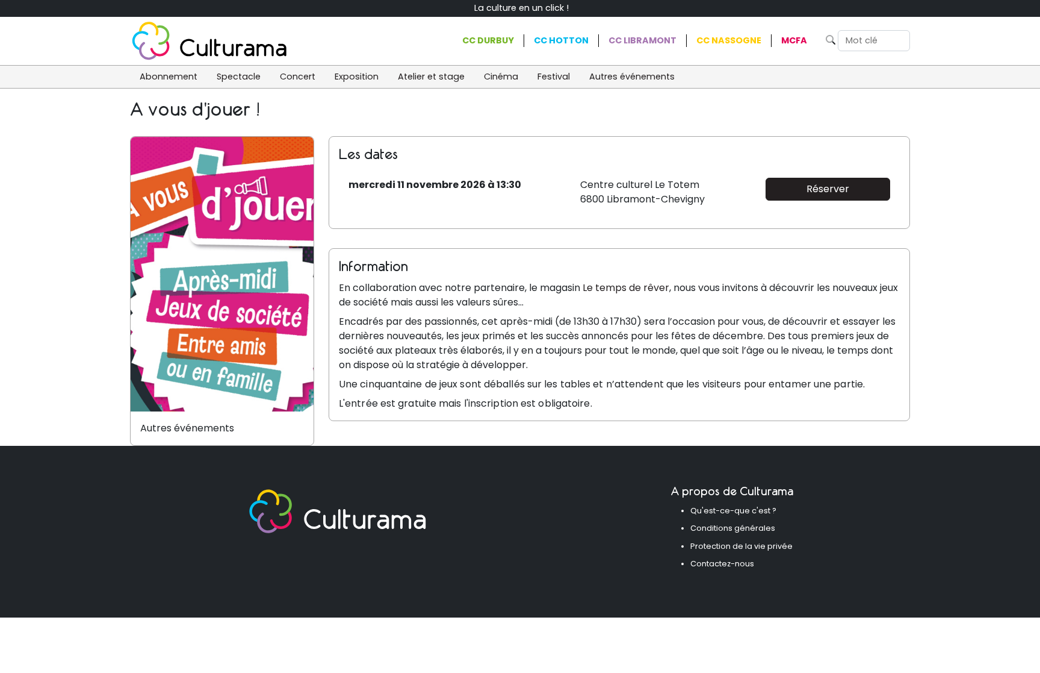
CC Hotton (561, 40)
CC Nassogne (728, 40)
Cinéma (501, 76)
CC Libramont (642, 40)
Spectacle (239, 76)
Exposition (357, 76)
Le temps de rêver (626, 288)
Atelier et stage (431, 76)
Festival (553, 76)
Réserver (827, 189)
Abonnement (168, 76)
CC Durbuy (488, 40)
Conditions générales (732, 528)
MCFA (794, 40)
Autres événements (632, 76)
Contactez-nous (722, 564)
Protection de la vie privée (741, 546)
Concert (297, 76)
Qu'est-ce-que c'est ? (733, 511)
